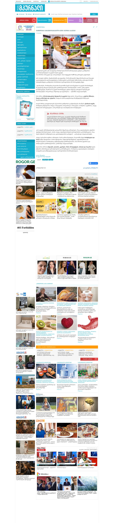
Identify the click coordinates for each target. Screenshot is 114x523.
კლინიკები (21, 14)
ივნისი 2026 (30, 119)
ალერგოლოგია (21, 53)
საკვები (51, 159)
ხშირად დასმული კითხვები (58, 1)
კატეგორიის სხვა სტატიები (44, 283)
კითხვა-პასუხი (21, 123)
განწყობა (45, 159)
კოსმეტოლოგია (22, 71)
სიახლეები (20, 37)
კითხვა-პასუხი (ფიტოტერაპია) (46, 347)
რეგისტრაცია (94, 1)
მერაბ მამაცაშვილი (22, 149)
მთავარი (18, 1)
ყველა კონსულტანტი (27, 157)
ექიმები (29, 14)
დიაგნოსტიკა (21, 87)
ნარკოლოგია (21, 58)
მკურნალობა (28, 131)
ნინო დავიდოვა (21, 143)
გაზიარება (94, 163)
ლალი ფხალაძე (21, 146)
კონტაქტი (44, 1)
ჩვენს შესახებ (27, 1)
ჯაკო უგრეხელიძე (22, 154)
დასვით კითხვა (87, 359)
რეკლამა (36, 1)
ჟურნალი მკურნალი (40, 14)
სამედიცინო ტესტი (22, 85)
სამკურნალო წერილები (43, 362)
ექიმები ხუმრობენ (22, 77)
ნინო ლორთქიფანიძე (23, 151)
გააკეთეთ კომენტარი (90, 168)
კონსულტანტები (22, 141)
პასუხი (83, 124)
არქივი (19, 119)
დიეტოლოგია (21, 55)
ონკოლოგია (21, 69)
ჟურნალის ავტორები (23, 91)
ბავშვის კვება (29, 127)
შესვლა (86, 1)
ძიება (94, 14)
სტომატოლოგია (22, 47)
